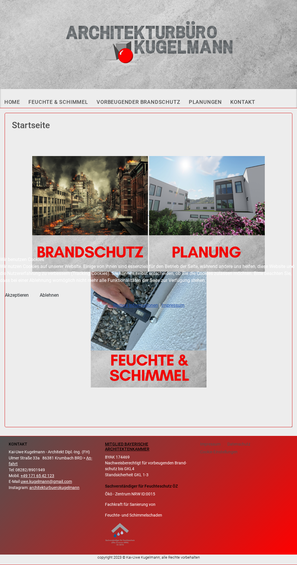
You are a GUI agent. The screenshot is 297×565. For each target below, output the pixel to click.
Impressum (173, 305)
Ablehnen (49, 295)
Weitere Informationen (135, 305)
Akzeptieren (17, 295)
